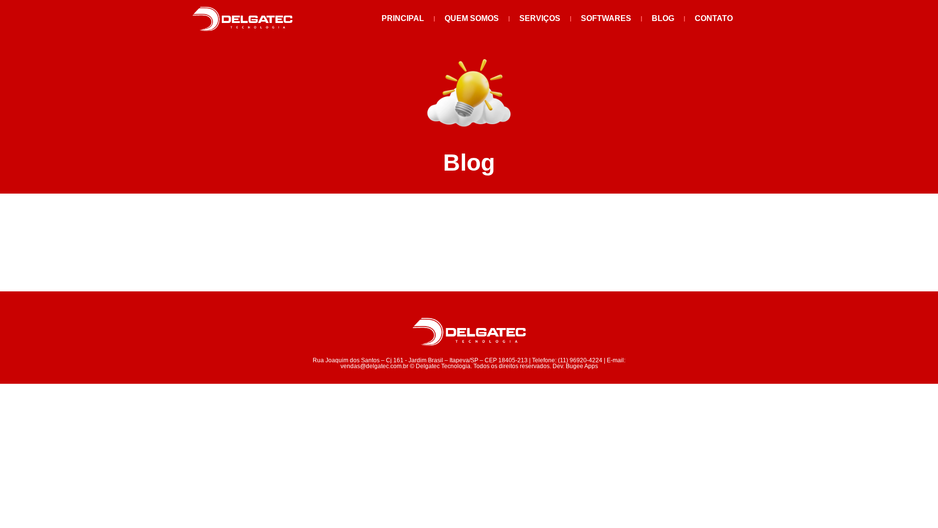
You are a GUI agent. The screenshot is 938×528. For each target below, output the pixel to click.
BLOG (663, 18)
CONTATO (714, 18)
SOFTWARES (606, 18)
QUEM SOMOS (472, 18)
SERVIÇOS (539, 18)
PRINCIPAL (403, 18)
